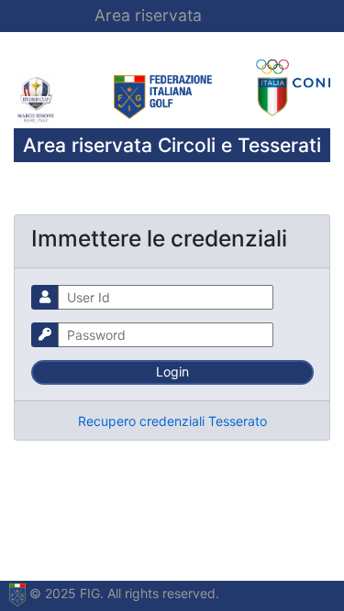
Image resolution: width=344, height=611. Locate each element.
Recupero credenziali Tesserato (172, 421)
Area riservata (148, 15)
